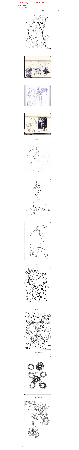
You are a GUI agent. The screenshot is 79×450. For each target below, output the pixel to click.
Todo (19, 7)
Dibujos (22, 7)
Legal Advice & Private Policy (31, 446)
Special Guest (26, 7)
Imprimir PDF (58, 10)
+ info (31, 7)
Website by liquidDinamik (22, 446)
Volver (59, 4)
